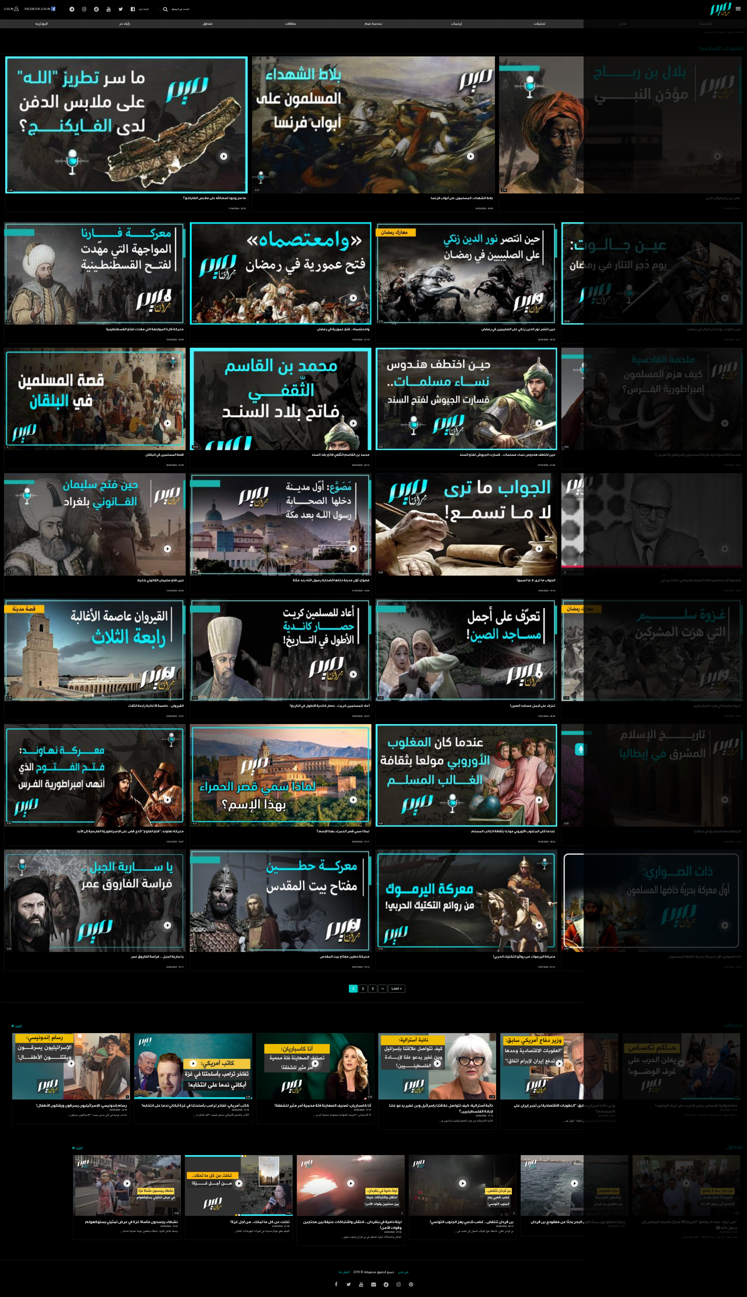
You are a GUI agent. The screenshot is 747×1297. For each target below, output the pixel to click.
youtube (109, 9)
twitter (121, 9)
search (165, 9)
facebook (133, 9)
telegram (72, 9)
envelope (373, 1284)
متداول (207, 23)
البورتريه (41, 23)
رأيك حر (124, 23)
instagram (84, 9)
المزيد (18, 1026)
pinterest (411, 1284)
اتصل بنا (344, 1272)
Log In (9, 9)
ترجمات (456, 23)
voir (373, 124)
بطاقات (290, 23)
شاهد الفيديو (559, 1066)
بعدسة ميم (373, 23)
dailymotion (96, 9)
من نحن (403, 1272)
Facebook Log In (38, 9)
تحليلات (539, 23)
